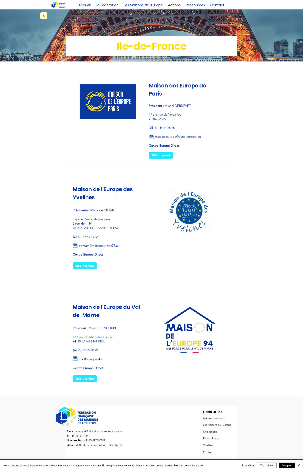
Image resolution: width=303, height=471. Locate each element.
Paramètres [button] (247, 465)
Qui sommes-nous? (214, 418)
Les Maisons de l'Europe (217, 424)
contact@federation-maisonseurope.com (99, 431)
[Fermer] (299, 465)
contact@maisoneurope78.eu (99, 246)
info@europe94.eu (91, 359)
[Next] (43, 15)
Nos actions (210, 431)
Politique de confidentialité (188, 465)
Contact (207, 452)
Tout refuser (267, 465)
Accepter (287, 465)
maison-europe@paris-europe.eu (178, 137)
